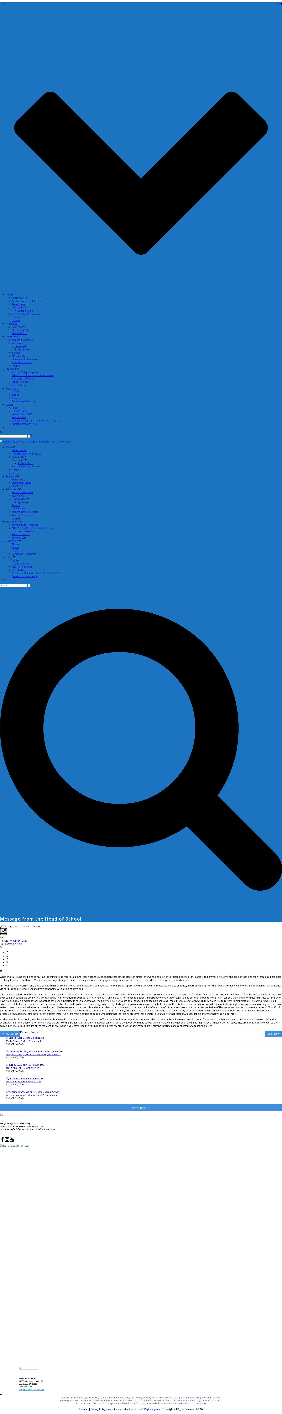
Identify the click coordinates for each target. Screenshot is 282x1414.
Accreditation (19, 304)
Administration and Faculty (26, 301)
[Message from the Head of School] (0, 926)
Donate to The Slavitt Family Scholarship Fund (37, 420)
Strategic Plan (25, 310)
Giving (9, 404)
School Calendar (21, 381)
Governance (18, 307)
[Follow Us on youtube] (11, 1141)
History (16, 317)
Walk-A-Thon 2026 (22, 414)
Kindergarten (19, 327)
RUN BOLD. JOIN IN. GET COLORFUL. (24, 1068)
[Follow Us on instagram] (7, 1141)
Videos (15, 394)
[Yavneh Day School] (36, 441)
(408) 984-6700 (25, 1386)
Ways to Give (19, 417)
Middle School (19, 333)
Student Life (12, 369)
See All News (139, 1108)
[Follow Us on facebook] (2, 1141)
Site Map (83, 1409)
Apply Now (24, 349)
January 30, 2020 (18, 940)
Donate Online (20, 411)
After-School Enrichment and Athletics (32, 375)
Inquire (16, 365)
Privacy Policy (98, 1409)
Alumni (15, 391)
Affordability (18, 356)
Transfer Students (22, 362)
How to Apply (19, 346)
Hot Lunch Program (23, 378)
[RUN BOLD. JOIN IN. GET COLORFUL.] (144, 1065)
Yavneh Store (19, 385)
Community (12, 388)
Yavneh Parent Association (26, 314)
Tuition (16, 352)
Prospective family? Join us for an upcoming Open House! (33, 1054)
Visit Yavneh (18, 343)
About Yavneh (19, 297)
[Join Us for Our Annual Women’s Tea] (144, 1078)
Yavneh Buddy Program (25, 372)
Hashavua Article (12, 944)
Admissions (12, 336)
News (15, 398)
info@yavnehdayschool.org (31, 1389)
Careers (16, 320)
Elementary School (22, 330)
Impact (15, 407)
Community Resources (24, 401)
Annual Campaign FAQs (24, 423)
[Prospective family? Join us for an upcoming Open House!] (144, 1051)
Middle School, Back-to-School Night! (23, 1041)
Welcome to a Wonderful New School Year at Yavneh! (31, 1095)
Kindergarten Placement (25, 359)
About (9, 294)
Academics (11, 323)
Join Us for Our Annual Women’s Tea (23, 1081)
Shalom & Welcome (22, 339)
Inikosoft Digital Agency (147, 1409)
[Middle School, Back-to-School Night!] (144, 1038)
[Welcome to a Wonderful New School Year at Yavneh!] (144, 1092)
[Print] (1, 971)
